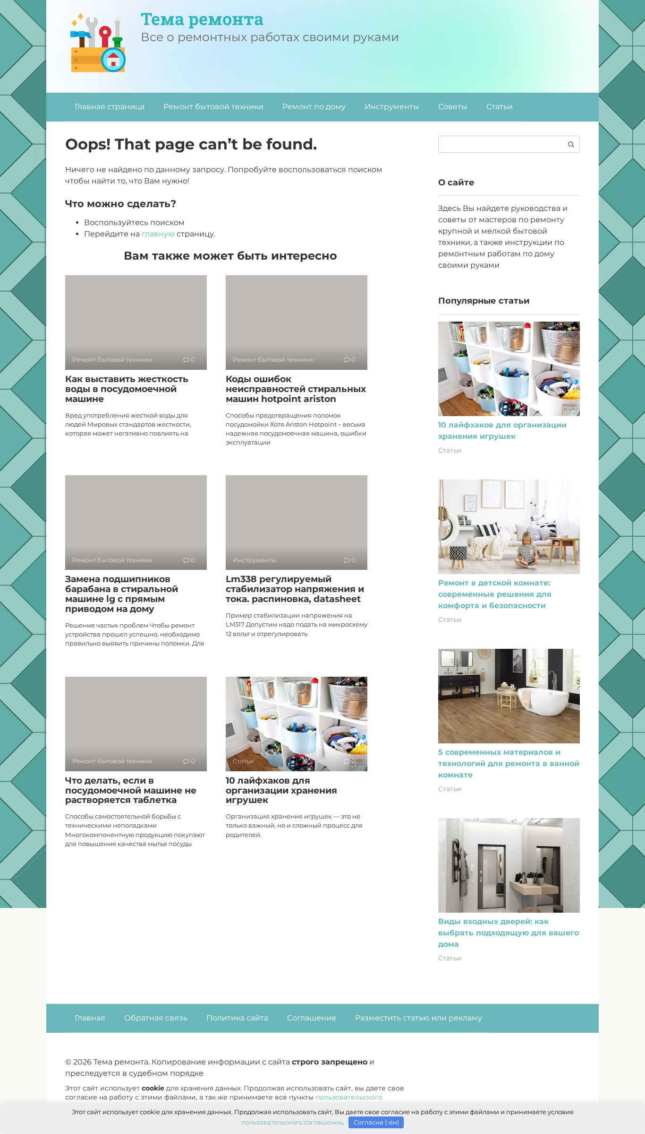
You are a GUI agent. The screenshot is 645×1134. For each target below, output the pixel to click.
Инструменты (392, 106)
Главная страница (109, 106)
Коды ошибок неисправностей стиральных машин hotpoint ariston (296, 389)
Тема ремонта (202, 18)
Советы (452, 106)
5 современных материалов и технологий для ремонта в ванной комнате (508, 763)
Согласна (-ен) (376, 1122)
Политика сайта (237, 1017)
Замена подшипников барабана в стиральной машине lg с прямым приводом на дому (121, 594)
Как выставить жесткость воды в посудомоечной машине (126, 389)
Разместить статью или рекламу (418, 1017)
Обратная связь (155, 1017)
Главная (90, 1017)
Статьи (499, 106)
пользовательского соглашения (292, 1122)
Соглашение (311, 1017)
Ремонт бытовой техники (213, 106)
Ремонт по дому (314, 106)
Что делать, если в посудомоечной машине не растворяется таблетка (130, 790)
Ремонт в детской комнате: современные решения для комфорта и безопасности (495, 594)
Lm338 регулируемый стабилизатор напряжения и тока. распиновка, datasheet (295, 589)
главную (158, 233)
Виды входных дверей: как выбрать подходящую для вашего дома (508, 933)
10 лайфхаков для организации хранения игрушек (281, 790)
